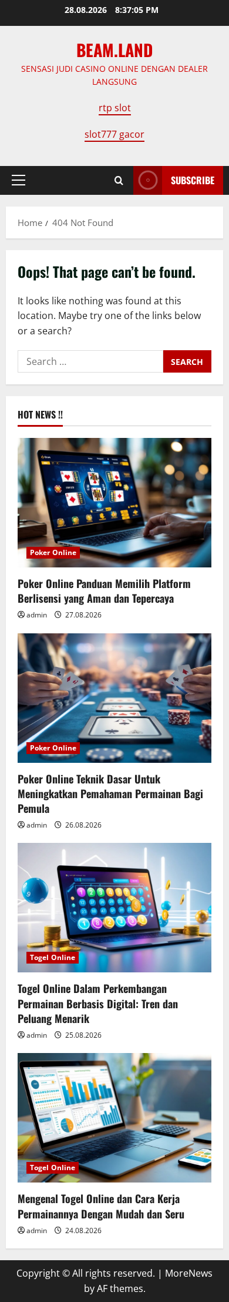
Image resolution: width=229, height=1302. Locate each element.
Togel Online (52, 957)
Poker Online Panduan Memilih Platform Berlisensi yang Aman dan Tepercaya (104, 591)
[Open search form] (118, 180)
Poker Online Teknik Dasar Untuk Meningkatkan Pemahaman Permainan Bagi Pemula (110, 793)
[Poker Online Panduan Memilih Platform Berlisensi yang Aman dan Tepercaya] (114, 502)
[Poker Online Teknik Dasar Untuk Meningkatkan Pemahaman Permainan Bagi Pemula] (114, 698)
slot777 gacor (114, 134)
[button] (18, 180)
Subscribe (192, 180)
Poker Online (53, 552)
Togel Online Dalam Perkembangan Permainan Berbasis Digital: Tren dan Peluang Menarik (98, 1003)
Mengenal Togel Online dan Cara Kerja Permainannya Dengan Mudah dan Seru (101, 1206)
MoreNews (189, 1273)
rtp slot (115, 107)
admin (36, 615)
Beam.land (114, 50)
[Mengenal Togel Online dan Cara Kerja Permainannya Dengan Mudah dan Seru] (114, 1118)
